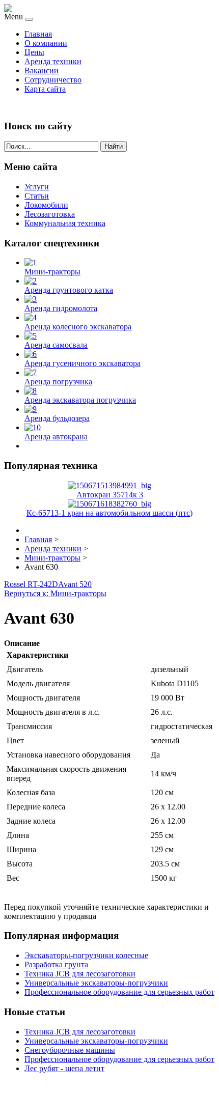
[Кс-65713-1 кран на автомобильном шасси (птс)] (109, 503)
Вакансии (41, 70)
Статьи (36, 195)
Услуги (36, 186)
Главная (38, 34)
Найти (113, 146)
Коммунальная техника (64, 223)
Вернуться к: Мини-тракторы (55, 593)
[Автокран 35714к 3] (109, 485)
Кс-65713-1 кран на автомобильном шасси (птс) (109, 513)
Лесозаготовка (49, 214)
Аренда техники (52, 61)
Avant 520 (75, 584)
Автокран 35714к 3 (109, 494)
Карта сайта (45, 89)
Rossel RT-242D (31, 584)
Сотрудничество (52, 79)
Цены (34, 52)
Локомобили (46, 205)
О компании (45, 43)
